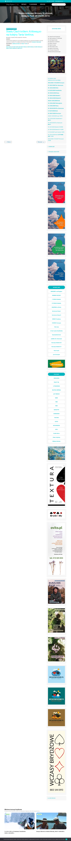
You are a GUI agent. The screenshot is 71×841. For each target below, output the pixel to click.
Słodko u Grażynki (52, 43)
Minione (42, 4)
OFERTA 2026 (52, 78)
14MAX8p (14, 48)
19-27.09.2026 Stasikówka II (55, 118)
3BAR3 (14, 46)
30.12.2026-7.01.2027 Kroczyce (56, 139)
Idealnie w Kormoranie (53, 48)
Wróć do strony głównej (11, 28)
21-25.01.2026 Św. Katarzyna (55, 85)
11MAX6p (39, 46)
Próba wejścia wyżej (53, 46)
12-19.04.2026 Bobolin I (54, 95)
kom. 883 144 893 (50, 1)
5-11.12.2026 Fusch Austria (54, 132)
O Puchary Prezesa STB (54, 50)
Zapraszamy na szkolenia (54, 41)
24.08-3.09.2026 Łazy (53, 116)
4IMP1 (17, 46)
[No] (69, 839)
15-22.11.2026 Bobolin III (54, 127)
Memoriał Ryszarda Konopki (54, 51)
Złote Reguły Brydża (53, 40)
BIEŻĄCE (23, 4)
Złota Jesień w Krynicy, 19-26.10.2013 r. (46, 831)
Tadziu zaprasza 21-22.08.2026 (55, 38)
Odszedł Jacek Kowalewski (54, 36)
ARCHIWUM (52, 798)
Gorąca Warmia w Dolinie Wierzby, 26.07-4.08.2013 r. (19, 831)
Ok (66, 839)
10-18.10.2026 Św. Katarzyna (55, 122)
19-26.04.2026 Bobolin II (54, 98)
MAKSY (18, 43)
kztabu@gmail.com (59, 1)
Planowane (33, 4)
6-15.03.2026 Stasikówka (55, 90)
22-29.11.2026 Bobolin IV (54, 129)
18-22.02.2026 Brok (53, 88)
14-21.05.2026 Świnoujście (55, 103)
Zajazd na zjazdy (52, 45)
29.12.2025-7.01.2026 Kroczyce (56, 82)
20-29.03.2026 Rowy (53, 93)
